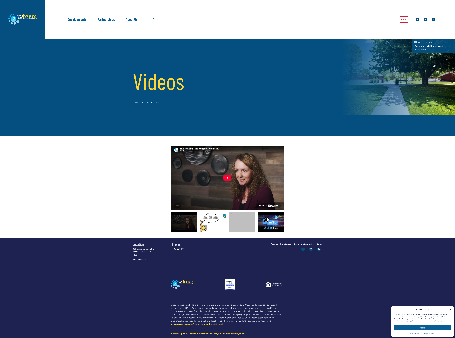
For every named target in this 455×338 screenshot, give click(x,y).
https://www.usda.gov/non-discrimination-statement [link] (197, 324)
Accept (423, 328)
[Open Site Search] (154, 19)
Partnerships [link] (106, 19)
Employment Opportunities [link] (304, 244)
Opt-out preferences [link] (415, 333)
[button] (450, 309)
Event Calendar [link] (286, 244)
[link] (22, 24)
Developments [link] (76, 19)
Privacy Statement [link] (429, 333)
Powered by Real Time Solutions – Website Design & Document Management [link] (208, 333)
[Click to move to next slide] (284, 178)
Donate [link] (404, 19)
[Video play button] (184, 222)
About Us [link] (132, 19)
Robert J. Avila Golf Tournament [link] (428, 46)
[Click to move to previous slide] (171, 178)
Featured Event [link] (426, 42)
